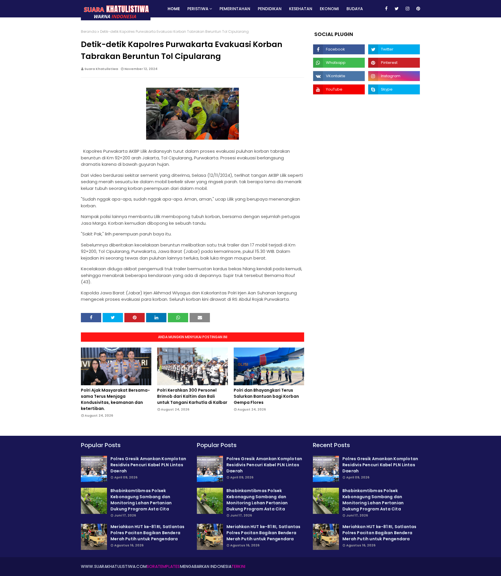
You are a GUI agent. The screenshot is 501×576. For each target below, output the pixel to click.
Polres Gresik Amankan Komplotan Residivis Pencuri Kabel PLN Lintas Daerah (148, 465)
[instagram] (407, 8)
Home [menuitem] (174, 9)
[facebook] (386, 8)
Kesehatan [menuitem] (300, 9)
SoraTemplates (163, 566)
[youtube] (339, 89)
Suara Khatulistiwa (101, 68)
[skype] (394, 89)
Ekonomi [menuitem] (329, 9)
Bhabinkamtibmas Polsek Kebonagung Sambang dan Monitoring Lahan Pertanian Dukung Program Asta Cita (141, 500)
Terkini (238, 566)
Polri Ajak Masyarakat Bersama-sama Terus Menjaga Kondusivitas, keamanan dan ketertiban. (115, 399)
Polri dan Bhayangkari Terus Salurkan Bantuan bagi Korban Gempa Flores (266, 396)
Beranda (89, 31)
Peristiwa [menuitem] (197, 9)
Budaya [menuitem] (354, 9)
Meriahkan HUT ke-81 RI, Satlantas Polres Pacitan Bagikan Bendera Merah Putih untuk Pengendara (147, 533)
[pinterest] (417, 8)
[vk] (339, 76)
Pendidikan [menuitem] (270, 9)
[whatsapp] (339, 62)
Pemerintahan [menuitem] (234, 9)
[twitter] (397, 8)
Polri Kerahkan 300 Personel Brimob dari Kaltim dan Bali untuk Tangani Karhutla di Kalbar (192, 396)
